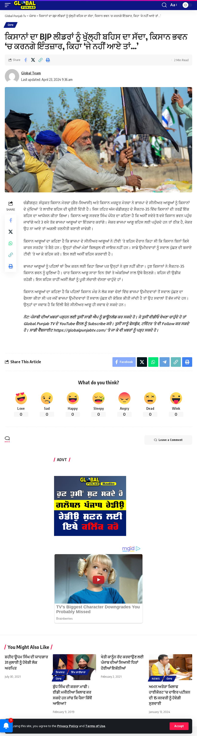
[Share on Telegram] (165, 362)
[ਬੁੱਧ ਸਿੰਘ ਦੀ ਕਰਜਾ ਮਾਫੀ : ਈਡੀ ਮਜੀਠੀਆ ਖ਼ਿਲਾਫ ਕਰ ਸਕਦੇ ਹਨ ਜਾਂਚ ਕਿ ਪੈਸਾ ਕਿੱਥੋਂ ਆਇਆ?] (74, 667)
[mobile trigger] (9, 5)
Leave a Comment (171, 440)
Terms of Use (95, 726)
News (156, 678)
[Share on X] (33, 60)
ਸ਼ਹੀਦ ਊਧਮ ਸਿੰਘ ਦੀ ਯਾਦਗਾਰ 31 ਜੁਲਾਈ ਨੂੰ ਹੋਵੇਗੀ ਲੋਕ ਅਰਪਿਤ (26, 662)
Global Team (31, 73)
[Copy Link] (40, 60)
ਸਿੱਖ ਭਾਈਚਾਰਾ (78, 672)
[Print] (47, 60)
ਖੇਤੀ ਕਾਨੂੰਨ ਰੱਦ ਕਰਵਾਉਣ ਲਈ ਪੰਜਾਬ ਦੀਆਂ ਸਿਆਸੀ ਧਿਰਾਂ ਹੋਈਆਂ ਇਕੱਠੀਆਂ (122, 662)
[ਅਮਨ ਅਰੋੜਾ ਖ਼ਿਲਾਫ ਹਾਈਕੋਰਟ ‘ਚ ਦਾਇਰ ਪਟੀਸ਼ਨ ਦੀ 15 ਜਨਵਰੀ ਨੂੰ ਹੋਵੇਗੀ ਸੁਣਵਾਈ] (170, 667)
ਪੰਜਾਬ (10, 25)
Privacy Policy (67, 726)
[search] (164, 5)
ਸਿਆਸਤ (60, 672)
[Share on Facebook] (25, 60)
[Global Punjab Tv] (25, 5)
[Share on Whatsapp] (10, 243)
